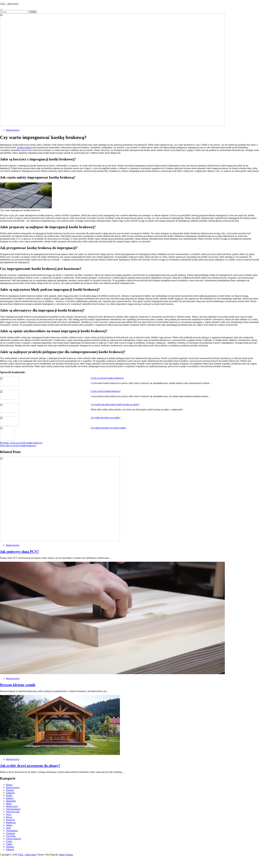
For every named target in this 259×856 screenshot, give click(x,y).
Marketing (11, 801)
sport (8, 828)
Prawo (9, 817)
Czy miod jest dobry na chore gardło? (108, 428)
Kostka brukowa (25, 147)
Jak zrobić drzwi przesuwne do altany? (30, 766)
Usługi (9, 844)
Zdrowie (10, 849)
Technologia (12, 830)
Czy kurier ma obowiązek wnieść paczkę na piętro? (115, 404)
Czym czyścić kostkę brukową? (106, 391)
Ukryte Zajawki (13, 838)
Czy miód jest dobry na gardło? (105, 417)
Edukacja (10, 793)
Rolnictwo (11, 822)
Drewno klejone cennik (17, 685)
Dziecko (10, 790)
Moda (9, 803)
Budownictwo (12, 130)
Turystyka (10, 836)
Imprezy (10, 798)
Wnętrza (10, 847)
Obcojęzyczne (12, 811)
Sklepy (9, 825)
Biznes (9, 784)
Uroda (9, 841)
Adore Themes (66, 854)
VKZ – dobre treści (9, 3)
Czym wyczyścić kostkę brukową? (107, 378)
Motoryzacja (12, 806)
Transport (10, 833)
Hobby (9, 795)
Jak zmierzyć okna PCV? (19, 551)
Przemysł (10, 820)
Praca (8, 814)
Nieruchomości (13, 809)
